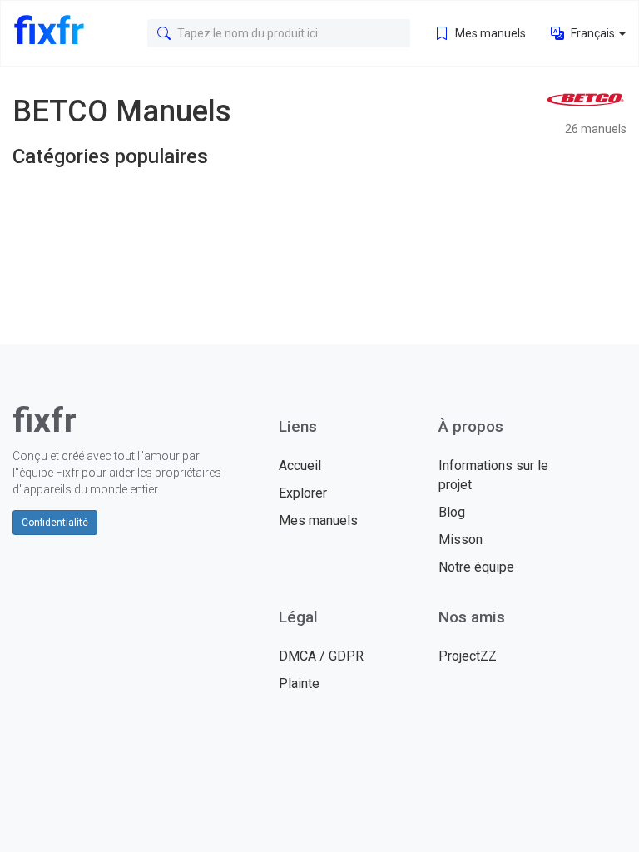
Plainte (299, 683)
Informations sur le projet (493, 475)
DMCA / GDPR (321, 656)
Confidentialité (55, 522)
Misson (460, 539)
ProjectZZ (467, 656)
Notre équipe (476, 567)
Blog (451, 512)
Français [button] (592, 33)
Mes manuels (489, 33)
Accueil (300, 465)
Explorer (303, 493)
